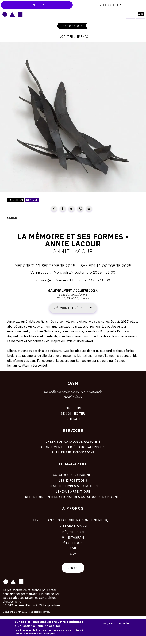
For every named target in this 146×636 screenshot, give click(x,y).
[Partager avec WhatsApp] (80, 209)
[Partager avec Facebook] (63, 209)
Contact (73, 568)
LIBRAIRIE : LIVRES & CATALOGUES (73, 486)
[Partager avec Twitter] (71, 209)
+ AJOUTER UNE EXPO (73, 37)
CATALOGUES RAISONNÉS (73, 475)
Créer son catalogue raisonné (73, 441)
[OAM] (12, 14)
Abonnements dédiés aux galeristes (72, 447)
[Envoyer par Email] (89, 209)
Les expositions (71, 26)
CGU (73, 548)
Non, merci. (109, 623)
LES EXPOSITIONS (73, 480)
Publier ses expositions (73, 452)
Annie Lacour (73, 251)
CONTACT (73, 419)
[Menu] (130, 14)
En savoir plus (47, 633)
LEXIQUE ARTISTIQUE (73, 491)
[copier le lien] (54, 209)
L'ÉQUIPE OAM (73, 532)
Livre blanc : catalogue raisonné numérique (73, 520)
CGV (73, 554)
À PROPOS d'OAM (73, 526)
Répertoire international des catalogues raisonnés (73, 497)
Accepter (124, 623)
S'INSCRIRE (73, 408)
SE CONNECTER (73, 413)
